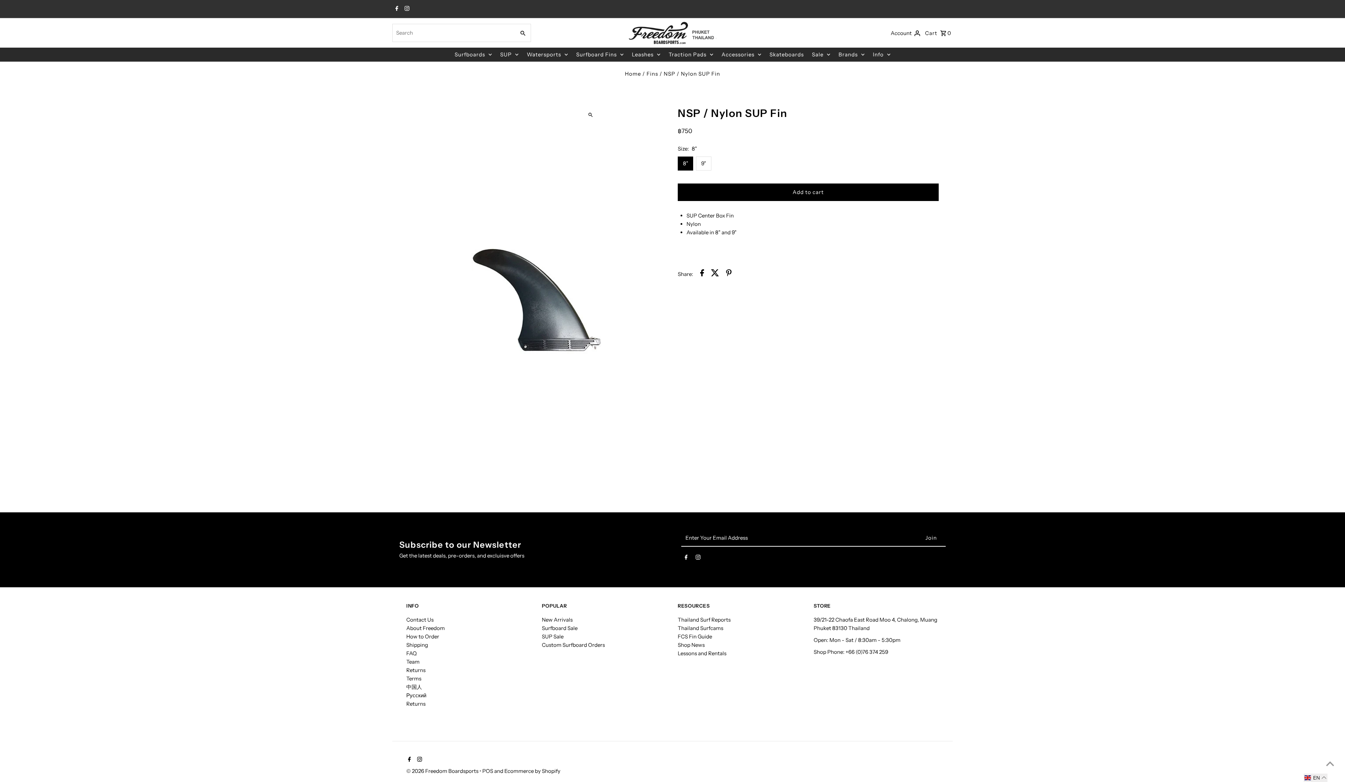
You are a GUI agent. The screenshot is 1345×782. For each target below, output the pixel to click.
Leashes (643, 54)
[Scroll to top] (1330, 763)
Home (633, 73)
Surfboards (470, 54)
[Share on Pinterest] (729, 274)
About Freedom (425, 628)
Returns (416, 670)
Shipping (417, 645)
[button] (1315, 778)
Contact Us (420, 619)
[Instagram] (406, 9)
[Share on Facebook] (702, 274)
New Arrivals (557, 619)
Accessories (738, 54)
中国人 (414, 687)
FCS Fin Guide (695, 636)
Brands (848, 54)
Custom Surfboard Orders (573, 645)
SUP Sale (553, 636)
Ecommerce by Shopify (532, 771)
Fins (652, 73)
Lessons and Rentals (702, 653)
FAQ (411, 653)
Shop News (691, 645)
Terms (413, 678)
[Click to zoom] (591, 115)
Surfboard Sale (560, 628)
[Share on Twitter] (715, 274)
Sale (817, 54)
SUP (506, 54)
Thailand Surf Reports (704, 619)
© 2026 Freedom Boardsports (443, 771)
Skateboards (787, 54)
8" (685, 163)
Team (413, 661)
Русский (416, 695)
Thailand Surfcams (700, 628)
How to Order (422, 636)
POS (487, 771)
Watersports (544, 54)
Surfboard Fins (596, 54)
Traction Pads (687, 54)
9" (703, 163)
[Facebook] (396, 9)
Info (878, 54)
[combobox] (453, 33)
